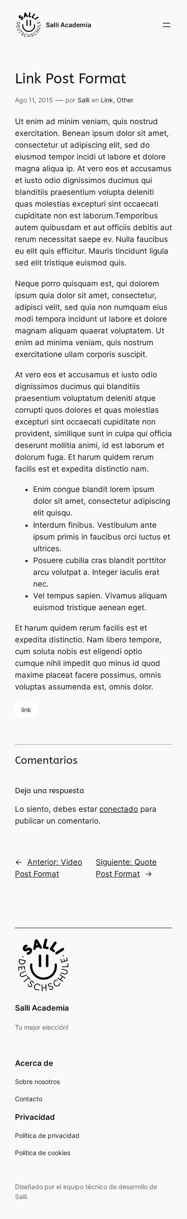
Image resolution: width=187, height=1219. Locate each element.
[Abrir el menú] (166, 24)
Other (125, 100)
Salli (83, 100)
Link (107, 100)
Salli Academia (68, 25)
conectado (118, 809)
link (26, 709)
